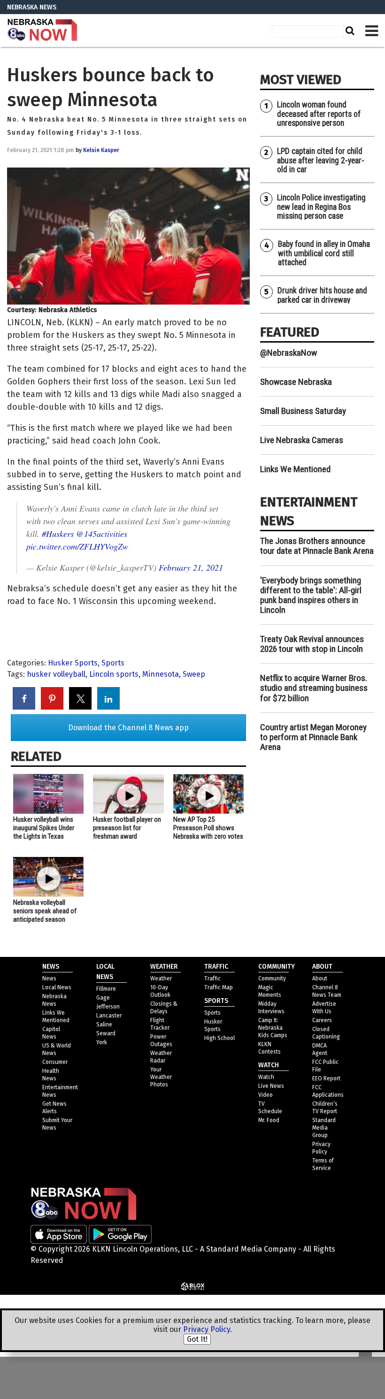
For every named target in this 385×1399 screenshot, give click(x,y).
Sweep (194, 674)
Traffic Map (218, 987)
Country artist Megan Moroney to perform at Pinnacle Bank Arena (313, 737)
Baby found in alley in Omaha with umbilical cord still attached (324, 253)
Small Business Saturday (303, 410)
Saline (104, 1024)
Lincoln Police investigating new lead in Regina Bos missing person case (321, 207)
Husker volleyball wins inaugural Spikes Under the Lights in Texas (43, 828)
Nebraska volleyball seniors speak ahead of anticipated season (45, 911)
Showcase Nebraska (296, 381)
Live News (271, 1086)
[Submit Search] (349, 30)
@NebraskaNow (288, 352)
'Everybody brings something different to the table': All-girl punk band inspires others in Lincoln (311, 595)
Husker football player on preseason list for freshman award (127, 828)
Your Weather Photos (161, 1077)
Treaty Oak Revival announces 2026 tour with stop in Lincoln (312, 644)
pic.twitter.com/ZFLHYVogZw (77, 546)
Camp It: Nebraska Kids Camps (272, 1028)
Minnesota (160, 674)
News (49, 978)
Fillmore (106, 989)
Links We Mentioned (295, 469)
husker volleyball (56, 674)
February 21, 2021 (191, 567)
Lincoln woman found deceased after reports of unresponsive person (319, 114)
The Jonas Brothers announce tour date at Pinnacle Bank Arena (317, 545)
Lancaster (109, 1015)
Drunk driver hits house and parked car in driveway (322, 295)
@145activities (101, 533)
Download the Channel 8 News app (128, 727)
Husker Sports (73, 662)
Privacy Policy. (207, 1329)
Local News (56, 987)
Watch (266, 1077)
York (101, 1042)
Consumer (55, 1062)
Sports (112, 662)
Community (272, 978)
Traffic (212, 978)
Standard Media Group (324, 1128)
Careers (322, 1020)
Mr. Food (268, 1120)
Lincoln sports (114, 674)
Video (265, 1095)
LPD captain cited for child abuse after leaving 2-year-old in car (320, 160)
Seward (106, 1033)
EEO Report (326, 1078)
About (319, 978)
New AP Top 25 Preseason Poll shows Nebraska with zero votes (208, 828)
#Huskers (58, 533)
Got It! (197, 1339)
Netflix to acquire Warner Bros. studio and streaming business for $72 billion (314, 688)
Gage (103, 997)
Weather (161, 978)
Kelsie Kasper (101, 150)
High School (219, 1038)
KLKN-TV (42, 30)
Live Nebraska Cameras (301, 440)
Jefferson (108, 1006)
